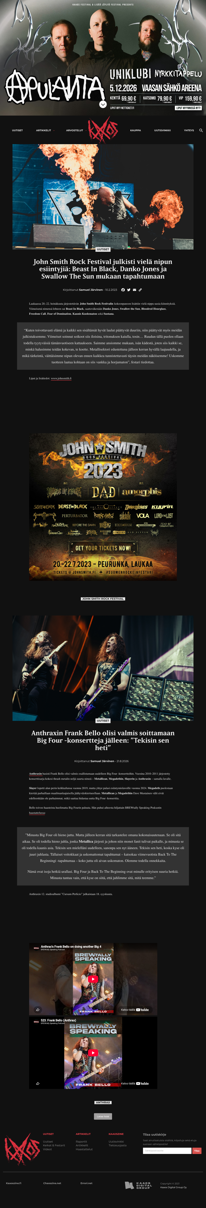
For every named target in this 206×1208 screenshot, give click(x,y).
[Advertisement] (103, 406)
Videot (47, 1149)
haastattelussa (37, 813)
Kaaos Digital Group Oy (173, 1187)
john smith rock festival (103, 598)
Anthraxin (36, 774)
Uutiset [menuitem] (17, 130)
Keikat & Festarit (54, 1145)
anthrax (103, 1102)
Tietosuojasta (118, 1145)
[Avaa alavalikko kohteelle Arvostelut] (86, 130)
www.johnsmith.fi (61, 378)
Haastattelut (84, 1149)
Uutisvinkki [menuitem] (162, 130)
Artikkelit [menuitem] (43, 130)
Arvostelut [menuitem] (74, 130)
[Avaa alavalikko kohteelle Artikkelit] (54, 130)
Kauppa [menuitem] (135, 130)
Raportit (81, 1141)
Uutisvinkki (116, 1141)
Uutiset (103, 249)
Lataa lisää (103, 1116)
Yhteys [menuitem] (189, 130)
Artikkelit (82, 1145)
